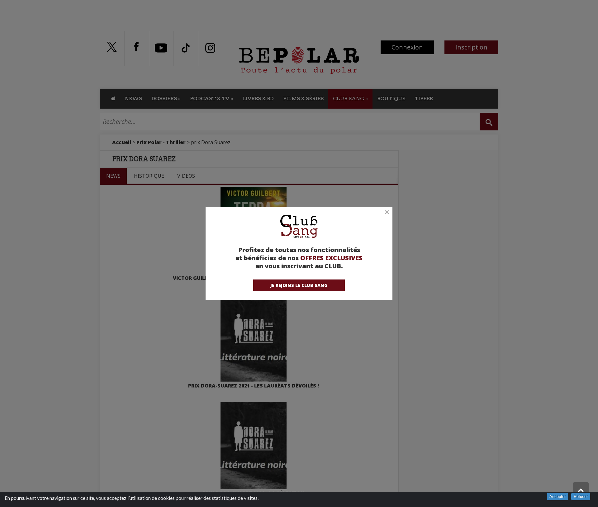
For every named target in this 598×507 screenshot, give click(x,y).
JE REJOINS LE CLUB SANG (299, 285)
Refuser (581, 496)
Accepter (557, 496)
